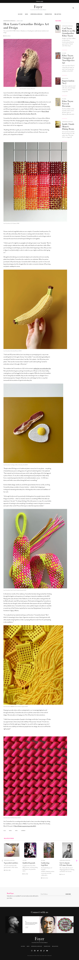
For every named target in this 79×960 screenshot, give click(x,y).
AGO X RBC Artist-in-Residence (27, 102)
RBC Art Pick (57, 14)
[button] (77, 861)
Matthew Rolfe (8, 870)
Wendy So (63, 874)
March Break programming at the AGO (25, 826)
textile (27, 95)
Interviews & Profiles (36, 14)
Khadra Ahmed (7, 35)
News (26, 14)
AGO (42, 1)
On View (20, 14)
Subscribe (68, 894)
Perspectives (48, 14)
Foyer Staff (26, 873)
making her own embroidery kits (42, 368)
